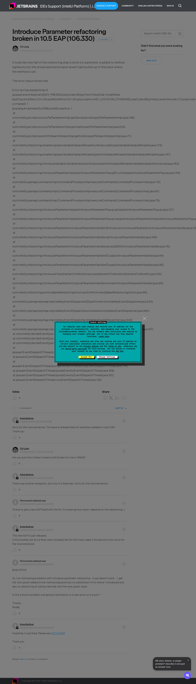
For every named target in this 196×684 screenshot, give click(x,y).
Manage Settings (107, 357)
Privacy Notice (91, 346)
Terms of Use (114, 346)
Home (23, 6)
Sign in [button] (170, 6)
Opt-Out (119, 351)
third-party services (76, 349)
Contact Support (106, 6)
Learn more (104, 336)
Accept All (86, 357)
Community (128, 6)
